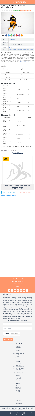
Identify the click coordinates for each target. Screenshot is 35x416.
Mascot (18, 350)
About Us (18, 346)
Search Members (17, 284)
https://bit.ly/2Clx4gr (24, 61)
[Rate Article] (22, 187)
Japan (11, 47)
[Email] (19, 35)
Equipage (18, 391)
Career (18, 349)
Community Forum (18, 403)
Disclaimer (18, 369)
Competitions (18, 387)
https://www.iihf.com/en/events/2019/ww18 (21, 49)
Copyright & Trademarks (18, 366)
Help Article (18, 400)
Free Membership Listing (17, 279)
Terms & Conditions (18, 363)
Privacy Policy (18, 365)
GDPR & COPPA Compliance (18, 368)
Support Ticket (18, 399)
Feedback (18, 405)
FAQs (18, 402)
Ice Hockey (12, 39)
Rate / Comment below (25, 10)
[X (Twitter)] (9, 35)
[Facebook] (6, 35)
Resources (18, 375)
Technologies (18, 388)
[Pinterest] (17, 35)
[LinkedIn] (14, 35)
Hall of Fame (18, 358)
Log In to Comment (9, 192)
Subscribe (9, 339)
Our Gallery (18, 377)
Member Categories (17, 281)
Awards (18, 390)
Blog (17, 286)
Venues (18, 385)
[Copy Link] (22, 35)
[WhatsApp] (11, 35)
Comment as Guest (25, 192)
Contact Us (18, 347)
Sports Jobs (18, 378)
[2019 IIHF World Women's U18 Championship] (17, 23)
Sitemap (18, 380)
